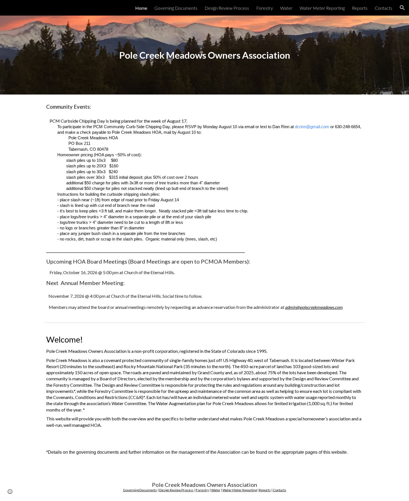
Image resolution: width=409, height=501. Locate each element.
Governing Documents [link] (175, 8)
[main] (204, 55)
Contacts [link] (383, 8)
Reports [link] (360, 8)
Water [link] (286, 8)
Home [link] (141, 8)
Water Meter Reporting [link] (322, 8)
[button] (402, 7)
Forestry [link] (264, 8)
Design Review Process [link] (226, 8)
